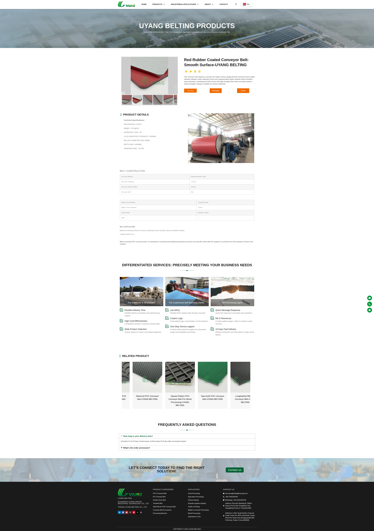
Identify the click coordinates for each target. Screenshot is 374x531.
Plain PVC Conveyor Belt (173, 32)
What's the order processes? (136, 448)
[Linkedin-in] (119, 512)
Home (146, 32)
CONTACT (223, 4)
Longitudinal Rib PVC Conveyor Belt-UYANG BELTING (202, 399)
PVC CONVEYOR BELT (156, 32)
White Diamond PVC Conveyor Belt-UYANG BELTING (235, 399)
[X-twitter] (137, 512)
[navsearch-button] (236, 4)
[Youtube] (126, 512)
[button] (186, 71)
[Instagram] (130, 512)
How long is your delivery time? (138, 436)
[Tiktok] (141, 512)
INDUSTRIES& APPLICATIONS (183, 4)
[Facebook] (123, 512)
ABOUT (208, 4)
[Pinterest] (133, 512)
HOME (144, 4)
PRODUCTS (157, 4)
